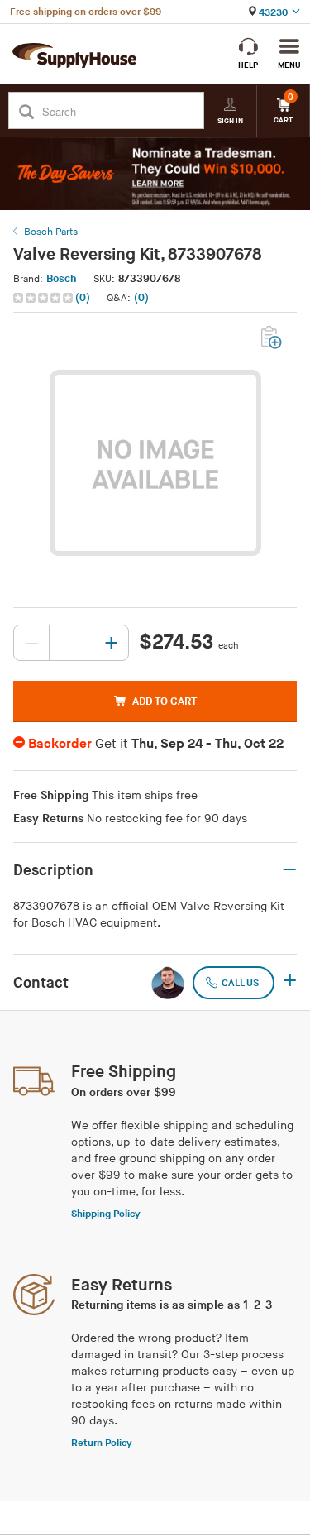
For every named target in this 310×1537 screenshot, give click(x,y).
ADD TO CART (164, 701)
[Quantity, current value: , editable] (71, 643)
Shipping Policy (106, 1214)
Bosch (61, 278)
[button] (53, 298)
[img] (44, 298)
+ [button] (290, 982)
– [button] (289, 870)
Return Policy (101, 1443)
